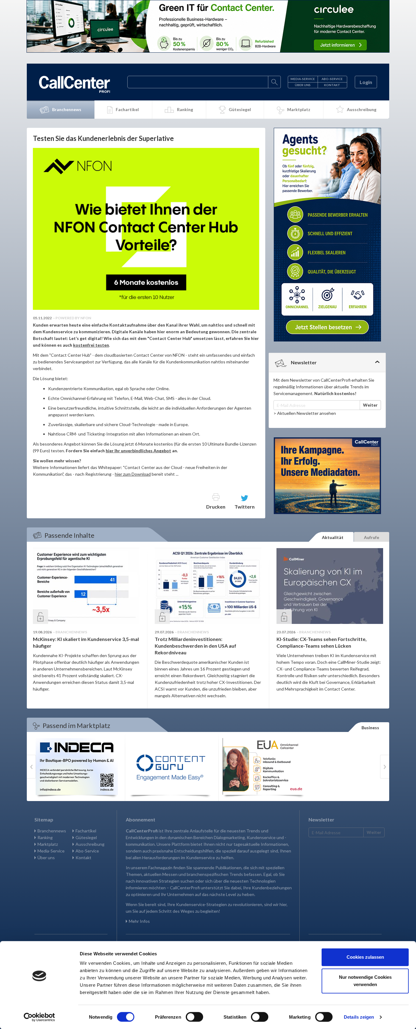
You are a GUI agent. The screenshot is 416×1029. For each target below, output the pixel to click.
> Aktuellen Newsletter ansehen (304, 413)
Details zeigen (359, 1017)
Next (384, 767)
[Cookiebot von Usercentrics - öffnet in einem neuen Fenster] (39, 1017)
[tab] (327, 362)
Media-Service (303, 79)
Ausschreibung (361, 109)
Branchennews (66, 109)
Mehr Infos (139, 921)
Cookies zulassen (365, 957)
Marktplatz (298, 109)
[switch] (194, 1017)
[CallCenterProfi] (74, 84)
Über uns (303, 85)
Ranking (185, 109)
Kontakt (332, 85)
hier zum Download (133, 474)
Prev (31, 767)
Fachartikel (127, 109)
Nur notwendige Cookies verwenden (365, 981)
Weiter (370, 405)
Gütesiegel (240, 109)
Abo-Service (332, 79)
